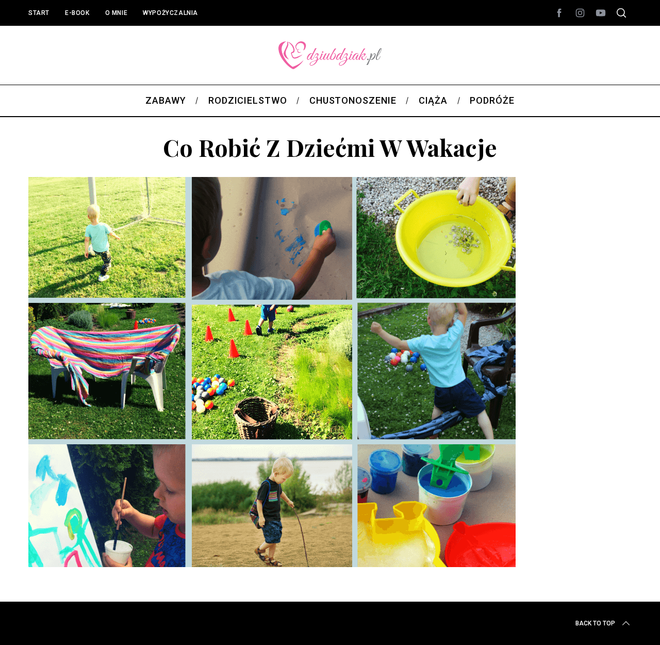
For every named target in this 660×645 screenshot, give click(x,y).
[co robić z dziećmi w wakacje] (272, 563)
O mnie (116, 13)
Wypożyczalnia (170, 13)
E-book (77, 13)
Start (39, 13)
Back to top (595, 623)
